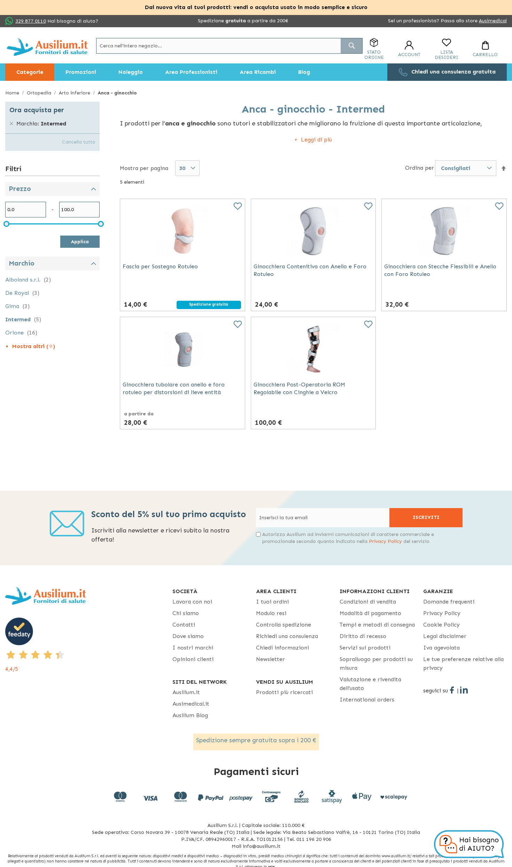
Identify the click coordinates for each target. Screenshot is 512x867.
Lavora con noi (192, 601)
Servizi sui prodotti (365, 647)
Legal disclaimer (444, 636)
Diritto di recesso (363, 636)
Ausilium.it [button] (186, 692)
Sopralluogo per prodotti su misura (376, 663)
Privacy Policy (385, 541)
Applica (80, 242)
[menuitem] (29, 72)
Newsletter (270, 659)
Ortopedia (40, 93)
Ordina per (419, 167)
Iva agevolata (441, 647)
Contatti (183, 624)
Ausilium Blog (190, 715)
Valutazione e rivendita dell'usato (370, 683)
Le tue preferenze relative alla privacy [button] (463, 663)
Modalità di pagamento (370, 613)
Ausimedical (493, 21)
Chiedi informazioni (282, 647)
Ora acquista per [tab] (36, 110)
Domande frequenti (448, 601)
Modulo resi (271, 613)
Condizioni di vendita (368, 601)
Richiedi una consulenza (287, 636)
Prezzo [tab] (20, 189)
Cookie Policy (441, 624)
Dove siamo (188, 636)
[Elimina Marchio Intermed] (11, 124)
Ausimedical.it (190, 703)
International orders (367, 699)
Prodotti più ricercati (284, 692)
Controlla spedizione (283, 624)
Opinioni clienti (193, 659)
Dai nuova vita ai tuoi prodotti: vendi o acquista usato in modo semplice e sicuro (256, 7)
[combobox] (229, 46)
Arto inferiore (75, 93)
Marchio (21, 263)
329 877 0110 (30, 21)
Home (13, 93)
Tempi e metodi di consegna (377, 624)
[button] (503, 168)
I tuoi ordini (272, 601)
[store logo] (47, 47)
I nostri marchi (192, 647)
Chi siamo (185, 613)
